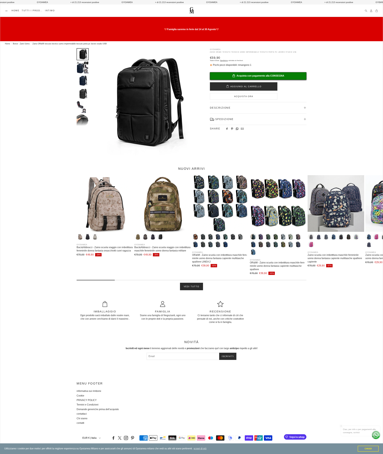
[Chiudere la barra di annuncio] (380, 2)
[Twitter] (119, 438)
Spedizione (224, 60)
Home (7, 44)
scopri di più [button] (200, 448)
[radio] (80, 236)
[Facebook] (227, 128)
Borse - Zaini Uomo (21, 44)
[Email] (242, 128)
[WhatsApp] (237, 128)
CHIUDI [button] (368, 448)
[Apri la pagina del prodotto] (105, 203)
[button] (6, 11)
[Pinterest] (232, 128)
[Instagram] (126, 438)
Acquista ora (243, 96)
